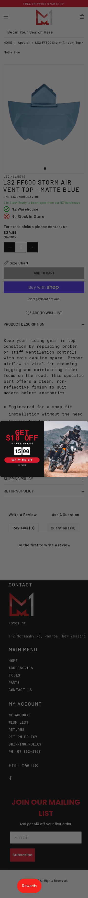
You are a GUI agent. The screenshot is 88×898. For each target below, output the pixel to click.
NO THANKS (22, 465)
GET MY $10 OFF (22, 459)
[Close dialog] (2, 423)
